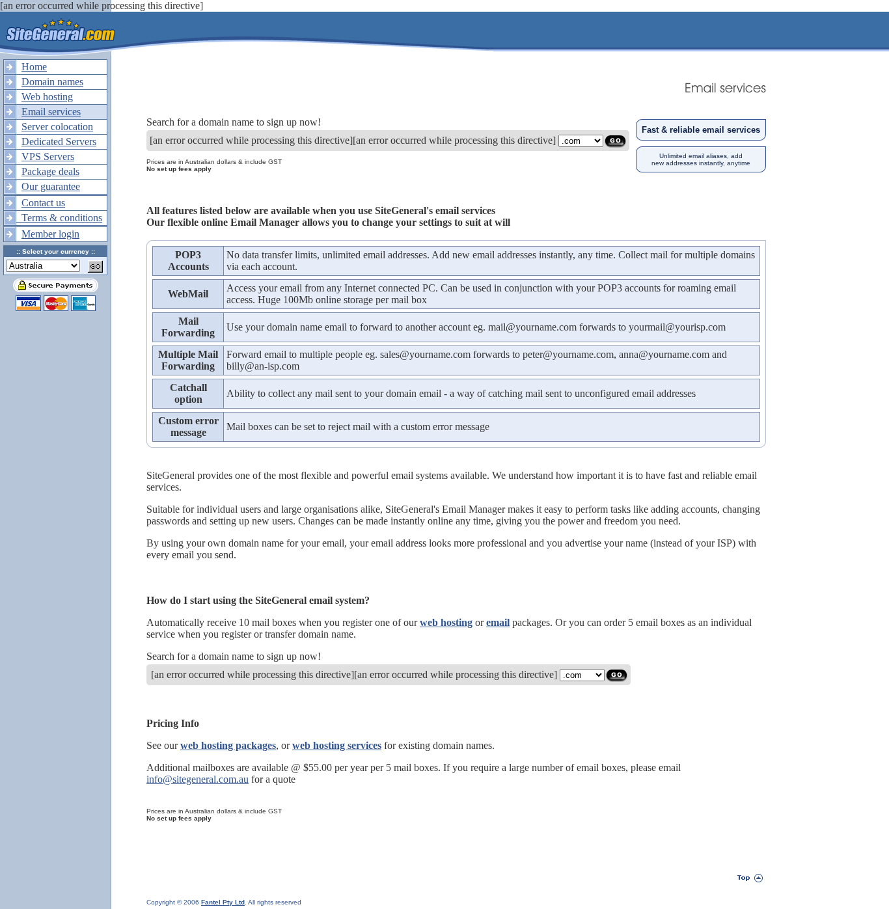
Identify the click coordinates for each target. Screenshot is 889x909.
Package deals (50, 171)
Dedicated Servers (58, 141)
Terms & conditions (59, 217)
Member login (50, 233)
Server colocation (57, 126)
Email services (51, 111)
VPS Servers (47, 156)
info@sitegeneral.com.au (197, 779)
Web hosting (47, 96)
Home (34, 66)
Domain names (52, 81)
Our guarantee (50, 186)
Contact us (43, 202)
